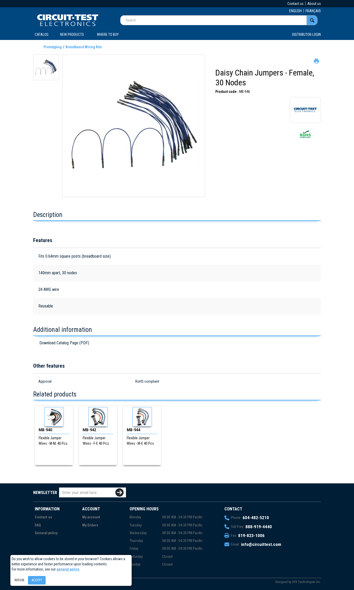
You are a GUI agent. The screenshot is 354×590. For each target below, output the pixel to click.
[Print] (315, 60)
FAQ (38, 525)
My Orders (90, 525)
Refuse (19, 580)
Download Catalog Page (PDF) (64, 342)
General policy (46, 533)
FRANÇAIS (313, 11)
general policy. (68, 569)
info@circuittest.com (261, 544)
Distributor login (306, 34)
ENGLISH (295, 11)
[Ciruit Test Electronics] (67, 20)
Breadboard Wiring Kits (84, 47)
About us (314, 4)
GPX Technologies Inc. (306, 582)
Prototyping (53, 47)
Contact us (295, 4)
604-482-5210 (256, 517)
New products (72, 34)
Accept (36, 580)
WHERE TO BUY (108, 34)
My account (91, 517)
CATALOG (41, 34)
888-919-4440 (258, 526)
